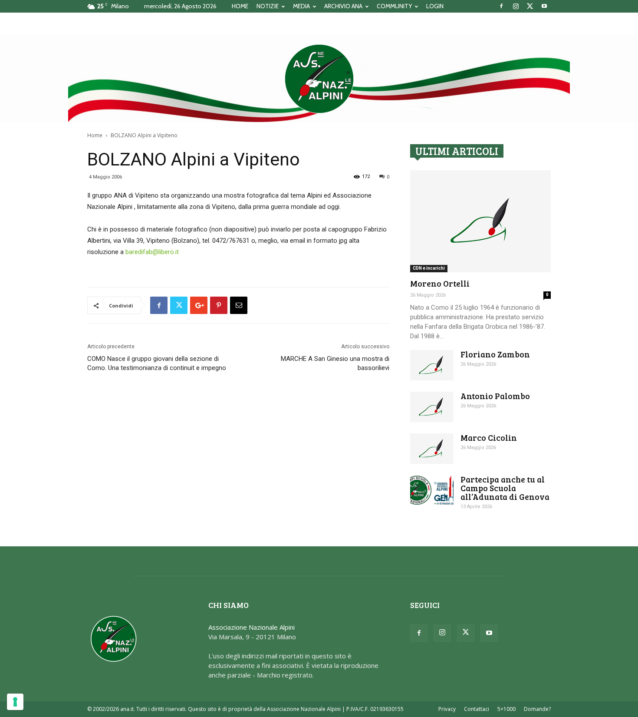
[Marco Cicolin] (432, 448)
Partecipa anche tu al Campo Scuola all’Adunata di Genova (504, 488)
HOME (240, 6)
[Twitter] (529, 6)
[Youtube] (544, 6)
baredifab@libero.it (152, 252)
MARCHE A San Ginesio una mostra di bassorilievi (335, 363)
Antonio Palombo (495, 395)
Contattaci (476, 709)
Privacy (447, 709)
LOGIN (435, 6)
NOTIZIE (268, 6)
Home (94, 135)
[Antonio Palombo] (432, 407)
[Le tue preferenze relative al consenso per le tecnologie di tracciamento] (15, 702)
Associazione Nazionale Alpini (251, 627)
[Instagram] (515, 6)
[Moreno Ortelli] (480, 221)
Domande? (537, 709)
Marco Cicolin (488, 437)
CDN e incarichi (429, 268)
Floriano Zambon (495, 354)
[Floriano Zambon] (432, 365)
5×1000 (506, 709)
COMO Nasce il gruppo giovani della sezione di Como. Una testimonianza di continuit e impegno (156, 363)
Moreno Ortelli (440, 283)
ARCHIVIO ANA (343, 6)
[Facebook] (501, 6)
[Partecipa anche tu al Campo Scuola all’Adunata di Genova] (432, 490)
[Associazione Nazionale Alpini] (319, 78)
